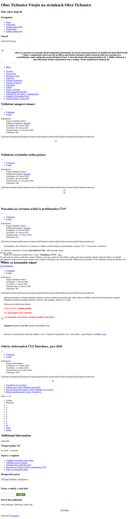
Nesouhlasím (8, 266)
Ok (1, 266)
